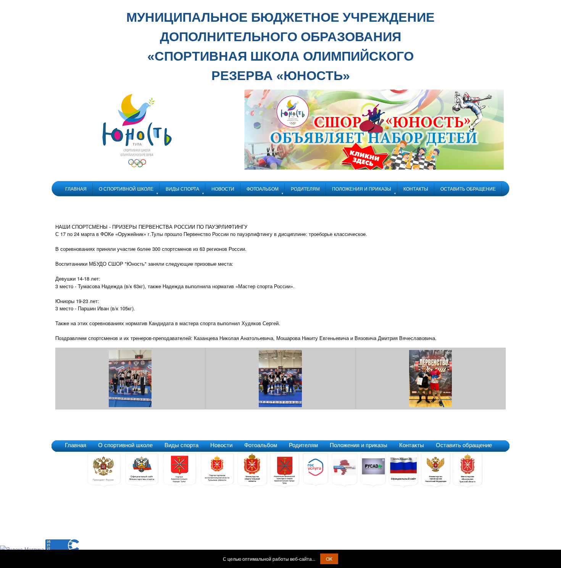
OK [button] (329, 558)
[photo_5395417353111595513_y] (130, 405)
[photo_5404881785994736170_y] (431, 405)
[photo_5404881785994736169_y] (280, 405)
